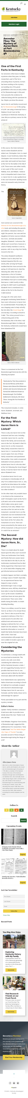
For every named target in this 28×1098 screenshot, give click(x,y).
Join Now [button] (14, 17)
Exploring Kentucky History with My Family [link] (13, 954)
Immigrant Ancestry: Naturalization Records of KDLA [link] (14, 877)
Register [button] (23, 854)
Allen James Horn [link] (9, 762)
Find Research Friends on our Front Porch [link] (11, 996)
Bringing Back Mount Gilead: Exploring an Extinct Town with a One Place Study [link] (12, 848)
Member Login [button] (14, 24)
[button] (6, 810)
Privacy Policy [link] (6, 915)
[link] (11, 9)
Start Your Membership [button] (13, 1057)
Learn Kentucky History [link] (14, 35)
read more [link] (11, 970)
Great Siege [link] (17, 310)
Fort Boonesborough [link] (10, 107)
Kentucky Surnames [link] (11, 34)
